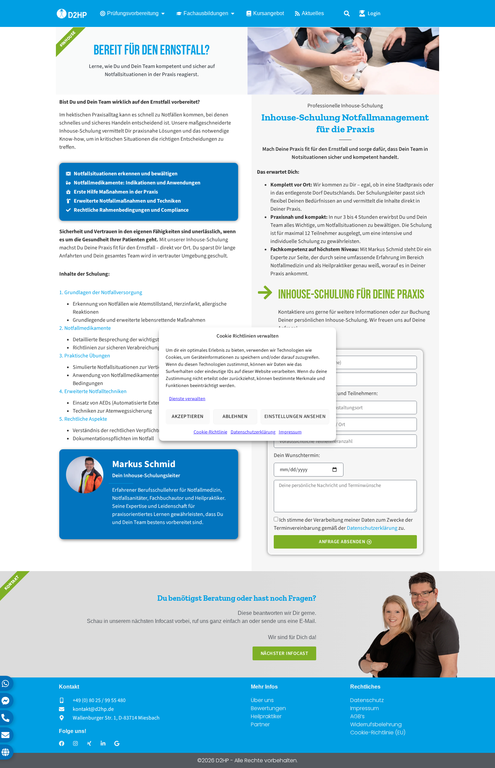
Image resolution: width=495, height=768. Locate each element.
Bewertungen (268, 708)
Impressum (290, 431)
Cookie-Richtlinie (210, 431)
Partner (260, 724)
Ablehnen (235, 416)
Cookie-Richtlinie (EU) (377, 732)
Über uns (262, 700)
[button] (347, 14)
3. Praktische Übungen (84, 355)
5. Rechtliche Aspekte (83, 419)
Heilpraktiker (266, 716)
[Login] (362, 13)
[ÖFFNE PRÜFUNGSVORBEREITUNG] (163, 13)
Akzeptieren (188, 416)
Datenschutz (367, 700)
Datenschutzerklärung (253, 431)
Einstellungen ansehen (295, 416)
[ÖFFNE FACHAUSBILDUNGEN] (232, 13)
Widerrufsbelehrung (376, 724)
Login (374, 13)
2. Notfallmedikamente (85, 328)
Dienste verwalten (187, 398)
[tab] (148, 292)
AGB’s (357, 716)
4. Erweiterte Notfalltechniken (93, 391)
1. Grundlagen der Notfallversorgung (100, 292)
